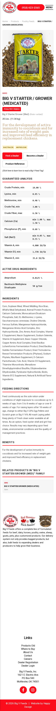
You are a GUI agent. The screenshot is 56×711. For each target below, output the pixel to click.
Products (15, 21)
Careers (28, 659)
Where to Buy (28, 649)
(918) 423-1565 (31, 7)
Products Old (28, 645)
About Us (28, 652)
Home (5, 21)
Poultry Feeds (28, 21)
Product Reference (15, 163)
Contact (28, 655)
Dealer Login (28, 665)
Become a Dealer (35, 155)
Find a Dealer (12, 155)
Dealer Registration (28, 662)
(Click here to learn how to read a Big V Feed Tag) (22, 171)
